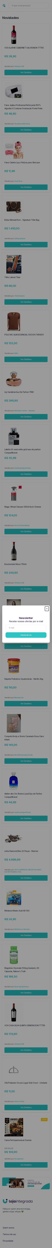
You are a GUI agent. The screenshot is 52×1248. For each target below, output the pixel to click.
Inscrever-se (26, 635)
